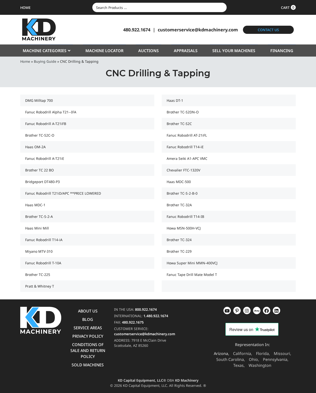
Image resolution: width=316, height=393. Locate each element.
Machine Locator (104, 50)
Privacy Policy (87, 336)
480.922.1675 (133, 322)
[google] (237, 310)
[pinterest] (247, 310)
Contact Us (268, 29)
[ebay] (266, 310)
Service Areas (88, 328)
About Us (88, 311)
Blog (87, 319)
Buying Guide (45, 61)
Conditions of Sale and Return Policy (87, 350)
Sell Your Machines (233, 50)
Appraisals (186, 50)
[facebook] (276, 310)
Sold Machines (88, 365)
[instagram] (256, 310)
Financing (281, 50)
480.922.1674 (136, 30)
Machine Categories (44, 50)
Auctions (148, 50)
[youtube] (227, 310)
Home (25, 61)
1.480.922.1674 (155, 315)
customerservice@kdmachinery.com (198, 30)
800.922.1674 (146, 309)
